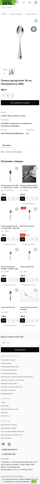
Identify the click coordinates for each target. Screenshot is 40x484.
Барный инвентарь (9, 383)
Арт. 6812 (4, 312)
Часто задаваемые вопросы (12, 431)
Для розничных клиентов (11, 435)
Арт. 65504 (24, 190)
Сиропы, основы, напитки (11, 387)
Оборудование (7, 393)
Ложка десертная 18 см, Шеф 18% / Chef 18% (10, 227)
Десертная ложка (27, 226)
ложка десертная (27, 267)
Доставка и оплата (9, 425)
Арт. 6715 (23, 312)
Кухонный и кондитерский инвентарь (17, 377)
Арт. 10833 (5, 272)
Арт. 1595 (23, 272)
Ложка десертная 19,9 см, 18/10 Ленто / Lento (10, 186)
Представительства (9, 409)
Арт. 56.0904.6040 (7, 190)
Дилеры (4, 412)
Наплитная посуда (9, 373)
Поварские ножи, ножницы (12, 380)
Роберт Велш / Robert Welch (13, 116)
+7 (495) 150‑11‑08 (8, 454)
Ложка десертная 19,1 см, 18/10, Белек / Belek (28, 186)
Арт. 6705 (23, 231)
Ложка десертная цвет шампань (29, 308)
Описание (6, 145)
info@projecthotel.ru (9, 449)
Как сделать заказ (8, 428)
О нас (3, 402)
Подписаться (20, 350)
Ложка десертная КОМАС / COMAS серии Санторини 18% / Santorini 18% (10, 268)
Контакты (5, 416)
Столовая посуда (8, 360)
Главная (3, 14)
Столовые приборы (15, 14)
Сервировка (6, 363)
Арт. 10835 (5, 231)
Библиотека (6, 438)
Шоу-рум (5, 458)
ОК (34, 481)
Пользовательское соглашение (12, 476)
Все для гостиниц (8, 390)
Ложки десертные (31, 14)
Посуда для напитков (10, 367)
